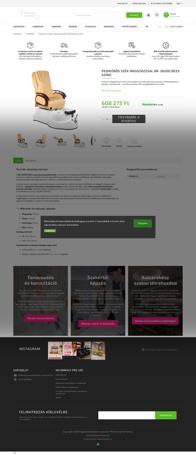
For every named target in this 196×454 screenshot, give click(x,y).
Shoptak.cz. (107, 439)
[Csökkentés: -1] (103, 119)
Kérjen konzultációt (40, 318)
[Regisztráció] (150, 15)
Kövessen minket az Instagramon (161, 349)
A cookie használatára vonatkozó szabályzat (71, 392)
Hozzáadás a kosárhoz (129, 119)
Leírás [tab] (18, 160)
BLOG (58, 397)
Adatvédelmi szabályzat (67, 387)
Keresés (134, 15)
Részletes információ (111, 90)
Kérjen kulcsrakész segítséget (155, 320)
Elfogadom (143, 223)
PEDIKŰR (161, 176)
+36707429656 (24, 379)
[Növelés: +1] (110, 119)
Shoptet (93, 439)
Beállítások (50, 231)
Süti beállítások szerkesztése (98, 435)
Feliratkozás (166, 415)
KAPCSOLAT (122, 3)
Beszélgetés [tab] (30, 160)
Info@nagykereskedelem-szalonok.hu (35, 375)
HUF (179, 4)
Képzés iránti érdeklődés (98, 323)
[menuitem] (21, 26)
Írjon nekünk (139, 3)
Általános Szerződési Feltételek (167, 3)
